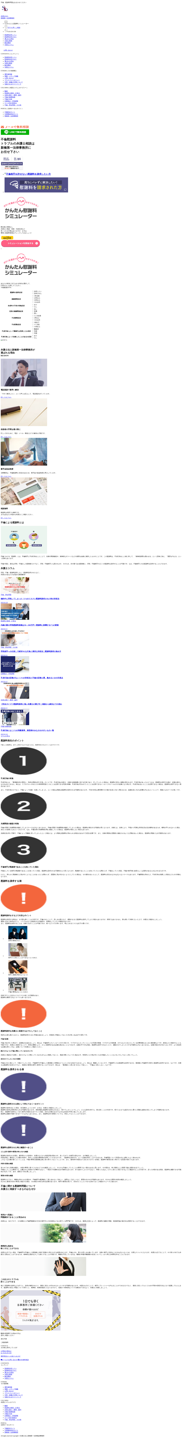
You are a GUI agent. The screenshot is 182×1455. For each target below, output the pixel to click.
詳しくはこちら (6, 397)
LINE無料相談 (24, 1360)
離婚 (6, 91)
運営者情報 (8, 74)
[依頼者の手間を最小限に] (24, 425)
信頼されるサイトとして (13, 84)
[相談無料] (24, 504)
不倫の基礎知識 (10, 97)
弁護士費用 (8, 41)
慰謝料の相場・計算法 (12, 93)
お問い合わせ (8, 50)
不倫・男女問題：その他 (13, 105)
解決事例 (8, 43)
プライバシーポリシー (12, 80)
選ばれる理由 (9, 39)
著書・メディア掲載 (11, 76)
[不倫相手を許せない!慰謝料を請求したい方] (28, 174)
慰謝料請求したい (11, 35)
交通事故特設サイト (11, 114)
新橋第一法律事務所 (11, 116)
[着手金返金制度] (24, 465)
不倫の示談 (8, 99)
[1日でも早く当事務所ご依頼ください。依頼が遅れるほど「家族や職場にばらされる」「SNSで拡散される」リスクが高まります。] (30, 1330)
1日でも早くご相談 (13, 27)
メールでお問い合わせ (10, 1360)
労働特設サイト (10, 112)
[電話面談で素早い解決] (24, 386)
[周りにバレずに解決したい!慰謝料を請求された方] (36, 191)
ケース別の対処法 (11, 103)
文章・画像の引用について (14, 82)
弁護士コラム (9, 45)
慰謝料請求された (11, 37)
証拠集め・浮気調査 (11, 101)
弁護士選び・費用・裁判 (13, 95)
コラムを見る (5, 736)
